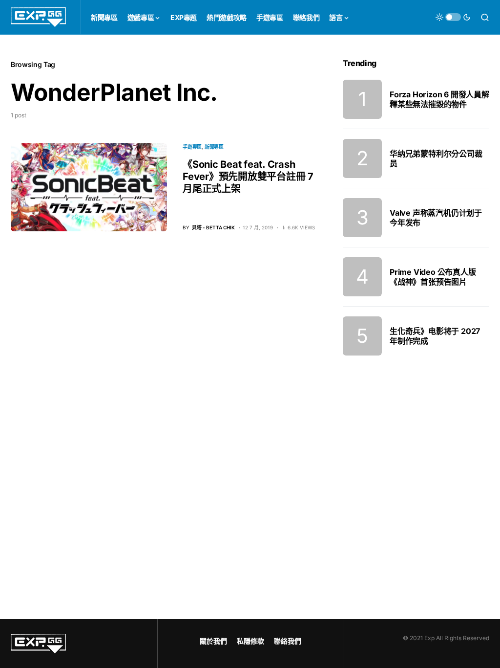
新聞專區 (214, 147)
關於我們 (213, 641)
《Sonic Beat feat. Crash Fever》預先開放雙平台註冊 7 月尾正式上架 (248, 176)
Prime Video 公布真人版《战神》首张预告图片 (433, 277)
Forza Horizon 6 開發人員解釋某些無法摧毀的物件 (439, 99)
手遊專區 (192, 147)
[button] (453, 17)
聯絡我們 (287, 641)
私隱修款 (250, 641)
